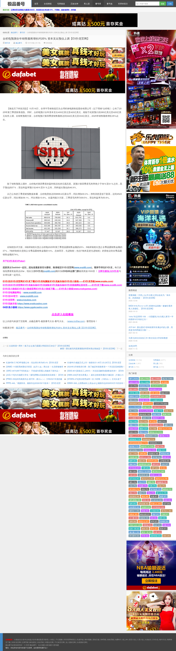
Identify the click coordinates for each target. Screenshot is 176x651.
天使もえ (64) (156, 503)
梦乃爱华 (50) (134, 536)
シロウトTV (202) (160, 403)
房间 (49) (166, 536)
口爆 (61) (165, 514)
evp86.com (49, 271)
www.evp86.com (82, 267)
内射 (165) (156, 414)
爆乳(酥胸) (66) (135, 500)
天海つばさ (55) (135, 525)
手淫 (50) (145, 536)
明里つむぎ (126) (165, 428)
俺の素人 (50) (134, 532)
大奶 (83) (132, 475)
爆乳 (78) (132, 482)
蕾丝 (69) (145, 496)
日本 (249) (155, 393)
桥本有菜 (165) (144, 414)
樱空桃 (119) (164, 436)
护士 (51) (154, 528)
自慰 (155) (146, 418)
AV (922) (164, 382)
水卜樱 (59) (133, 518)
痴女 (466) (133, 389)
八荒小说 (140, 639)
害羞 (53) (166, 525)
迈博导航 (25, 642)
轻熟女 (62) (133, 514)
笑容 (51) (163, 528)
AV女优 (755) (144, 386)
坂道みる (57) (143, 521)
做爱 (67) (163, 496)
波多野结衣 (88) (144, 464)
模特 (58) (162, 518)
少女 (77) (141, 482)
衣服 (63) (145, 511)
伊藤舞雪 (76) (162, 482)
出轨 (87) (165, 464)
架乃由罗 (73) (156, 489)
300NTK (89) (152, 461)
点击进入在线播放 (63, 314)
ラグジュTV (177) (145, 411)
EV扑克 (155, 639)
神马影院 (32, 642)
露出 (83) (132, 471)
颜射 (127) (143, 428)
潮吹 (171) (133, 414)
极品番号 (16, 3)
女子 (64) (166, 503)
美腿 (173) (159, 411)
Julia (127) (133, 428)
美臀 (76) (151, 482)
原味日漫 (96, 639)
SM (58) (154, 518)
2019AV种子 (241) (158, 396)
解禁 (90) (132, 461)
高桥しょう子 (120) (136, 436)
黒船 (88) (132, 464)
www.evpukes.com (26, 299)
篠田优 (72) (167, 489)
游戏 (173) (169, 411)
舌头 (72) (151, 493)
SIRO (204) (148, 403)
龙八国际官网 (71, 642)
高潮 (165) (166, 414)
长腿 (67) (154, 496)
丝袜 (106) (160, 446)
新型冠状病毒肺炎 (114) (138, 443)
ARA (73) (144, 489)
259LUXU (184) (159, 407)
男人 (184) (133, 411)
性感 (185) (147, 407)
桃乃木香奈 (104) (135, 450)
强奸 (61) (155, 514)
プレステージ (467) (159, 386)
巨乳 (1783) (144, 378)
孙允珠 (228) (144, 400)
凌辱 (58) (132, 521)
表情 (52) (145, 528)
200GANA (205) (135, 403)
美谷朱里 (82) (143, 475)
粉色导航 (110, 639)
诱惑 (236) (133, 400)
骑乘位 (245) (134, 396)
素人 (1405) (155, 378)
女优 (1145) (133, 382)
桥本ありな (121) (155, 432)
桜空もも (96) (145, 457)
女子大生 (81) (134, 478)
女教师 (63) (146, 507)
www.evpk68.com (29, 296)
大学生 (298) (134, 393)
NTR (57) (154, 521)
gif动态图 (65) (143, 503)
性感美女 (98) (153, 453)
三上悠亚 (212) (156, 400)
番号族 (109, 3)
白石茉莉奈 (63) (158, 507)
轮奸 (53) (157, 525)
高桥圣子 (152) (158, 418)
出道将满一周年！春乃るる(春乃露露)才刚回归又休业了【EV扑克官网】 (40, 345)
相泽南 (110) (134, 446)
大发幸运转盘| (26, 639)
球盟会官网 (49, 642)
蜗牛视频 (88, 639)
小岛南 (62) (155, 511)
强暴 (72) (141, 493)
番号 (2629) (133, 378)
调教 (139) (133, 425)
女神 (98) (142, 453)
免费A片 (118, 639)
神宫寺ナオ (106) (147, 446)
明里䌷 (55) (147, 525)
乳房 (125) (133, 432)
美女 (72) (132, 493)
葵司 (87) (155, 464)
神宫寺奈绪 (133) (155, 425)
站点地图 (41, 645)
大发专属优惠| (36, 639)
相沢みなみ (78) (161, 478)
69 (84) (163, 468)
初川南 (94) (156, 457)
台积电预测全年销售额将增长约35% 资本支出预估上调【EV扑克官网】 (46, 38)
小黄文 (52, 639)
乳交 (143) (143, 421)
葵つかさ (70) (162, 493)
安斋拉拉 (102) (149, 450)
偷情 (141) (162, 421)
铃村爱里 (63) (134, 507)
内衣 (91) (166, 457)
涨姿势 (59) (144, 518)
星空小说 (132, 639)
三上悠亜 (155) (134, 418)
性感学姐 (80, 639)
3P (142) (152, 421)
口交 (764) (133, 386)
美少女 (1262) (167, 378)
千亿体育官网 (59, 642)
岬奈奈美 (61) (145, 514)
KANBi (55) (164, 521)
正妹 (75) (161, 486)
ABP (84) (154, 468)
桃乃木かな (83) (158, 471)
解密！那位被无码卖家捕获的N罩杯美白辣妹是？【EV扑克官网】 (88, 348)
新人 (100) (133, 453)
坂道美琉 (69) (134, 496)
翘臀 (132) (168, 425)
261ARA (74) (134, 489)
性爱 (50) (157, 532)
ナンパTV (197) (135, 407)
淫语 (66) (146, 500)
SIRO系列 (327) (155, 389)
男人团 (87, 3)
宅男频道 (61, 3)
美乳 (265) (145, 393)
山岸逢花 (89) (165, 461)
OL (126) (153, 428)
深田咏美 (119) (134, 439)
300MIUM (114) (148, 439)
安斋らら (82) (156, 475)
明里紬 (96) (165, 453)
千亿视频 (59, 639)
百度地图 (55, 645)
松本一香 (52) (134, 528)
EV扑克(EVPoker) (16, 260)
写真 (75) (152, 486)
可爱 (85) (145, 468)
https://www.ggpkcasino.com (33, 307)
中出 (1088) (144, 382)
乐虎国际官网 (82, 642)
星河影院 (45, 639)
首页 (36, 3)
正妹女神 (74, 3)
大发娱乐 (148, 639)
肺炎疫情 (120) (151, 436)
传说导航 (40, 642)
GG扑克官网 (16, 642)
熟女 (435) (143, 389)
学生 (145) (133, 421)
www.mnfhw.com (76, 321)
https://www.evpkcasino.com (32, 303)
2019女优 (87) (134, 468)
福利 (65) (132, 503)
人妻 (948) (155, 382)
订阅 (170, 3)
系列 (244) (145, 396)
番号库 (98, 3)
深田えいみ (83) (144, 471)
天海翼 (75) (142, 486)
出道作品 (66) (157, 500)
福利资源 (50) (156, 536)
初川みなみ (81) (147, 478)
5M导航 (103, 639)
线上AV (125, 639)
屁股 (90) (141, 461)
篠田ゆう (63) (134, 511)
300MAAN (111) (155, 443)
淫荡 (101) (161, 450)
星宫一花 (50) (147, 532)
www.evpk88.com (32, 292)
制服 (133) (143, 425)
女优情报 (48, 3)
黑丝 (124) (143, 432)
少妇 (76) (132, 486)
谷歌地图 (48, 645)
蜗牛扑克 (162, 639)
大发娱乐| (17, 639)
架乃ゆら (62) (167, 511)
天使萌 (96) (133, 457)
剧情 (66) (167, 500)
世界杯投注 (123, 3)
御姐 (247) (165, 393)
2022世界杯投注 (70, 639)
